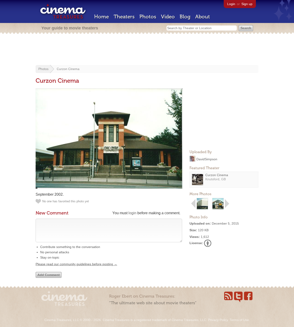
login (132, 213)
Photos (147, 17)
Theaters (124, 17)
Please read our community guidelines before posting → (76, 264)
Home (101, 17)
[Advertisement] (147, 49)
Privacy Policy (218, 320)
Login (231, 4)
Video (168, 17)
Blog (185, 17)
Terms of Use (239, 320)
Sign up (246, 4)
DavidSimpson (206, 159)
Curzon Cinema (68, 69)
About (202, 17)
